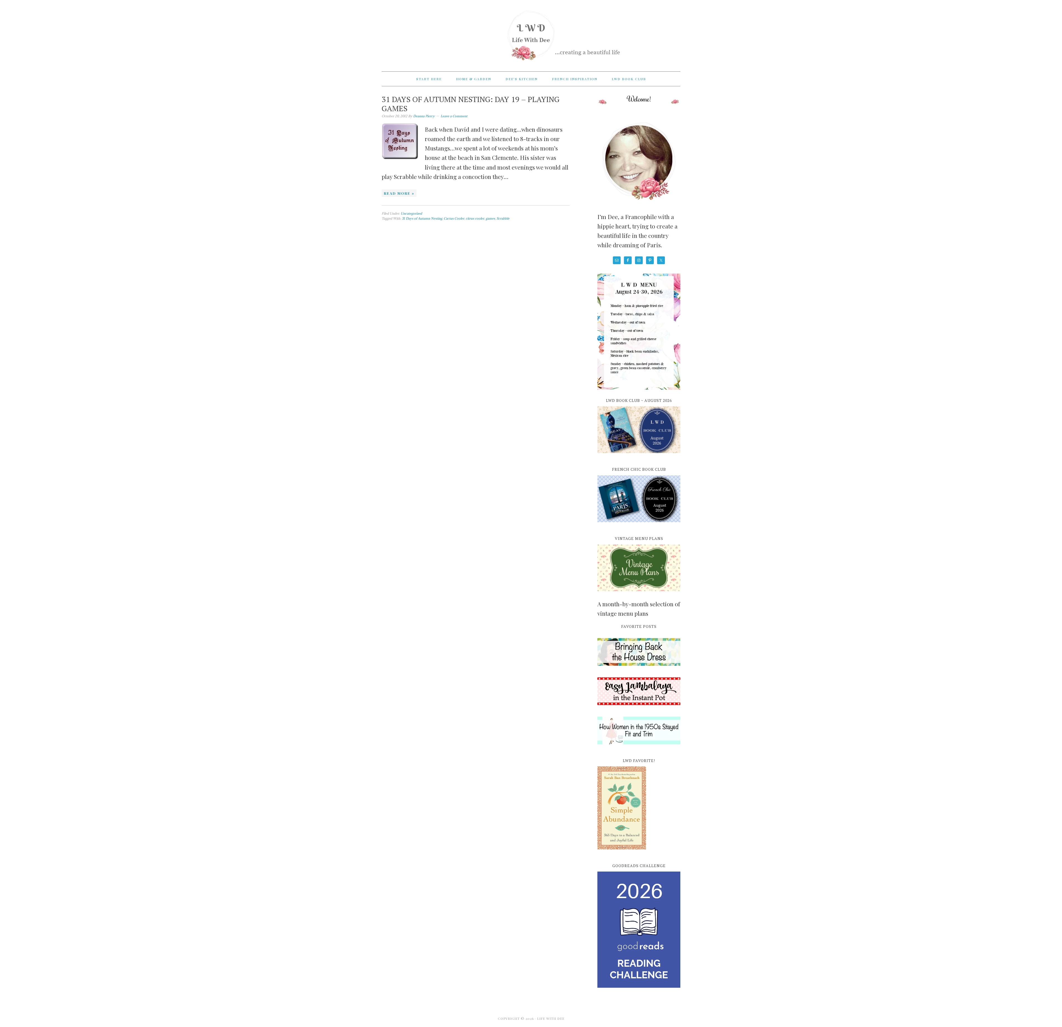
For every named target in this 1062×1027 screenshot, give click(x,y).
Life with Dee (531, 33)
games (490, 218)
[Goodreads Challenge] (638, 930)
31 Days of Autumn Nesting (422, 218)
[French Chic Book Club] (638, 525)
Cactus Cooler (454, 218)
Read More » (399, 193)
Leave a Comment (454, 116)
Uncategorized (411, 213)
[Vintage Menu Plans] (638, 594)
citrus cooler (475, 218)
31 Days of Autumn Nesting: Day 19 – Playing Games (470, 104)
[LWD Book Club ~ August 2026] (638, 456)
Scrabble (502, 218)
